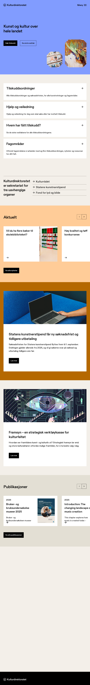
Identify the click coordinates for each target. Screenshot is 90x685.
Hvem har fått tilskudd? (23, 125)
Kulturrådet (43, 181)
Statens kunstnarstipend (51, 187)
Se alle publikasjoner (13, 535)
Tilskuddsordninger (20, 88)
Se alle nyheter (11, 270)
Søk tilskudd (10, 43)
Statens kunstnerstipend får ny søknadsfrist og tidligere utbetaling (43, 336)
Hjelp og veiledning (20, 107)
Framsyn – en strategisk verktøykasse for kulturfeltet (39, 434)
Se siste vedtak (28, 43)
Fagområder (15, 144)
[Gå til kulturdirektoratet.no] (15, 5)
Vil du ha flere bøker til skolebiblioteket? (19, 232)
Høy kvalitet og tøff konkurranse (75, 232)
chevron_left (79, 216)
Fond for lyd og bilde (48, 192)
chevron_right (84, 216)
